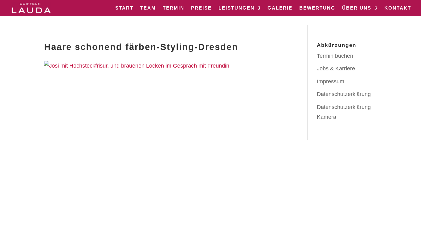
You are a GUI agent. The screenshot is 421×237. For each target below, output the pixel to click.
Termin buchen (335, 56)
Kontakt (397, 8)
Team (148, 8)
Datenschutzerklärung (344, 94)
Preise (201, 8)
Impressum (330, 81)
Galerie (280, 8)
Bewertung (317, 8)
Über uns (356, 8)
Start (124, 8)
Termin (173, 8)
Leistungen (237, 8)
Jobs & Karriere (336, 68)
